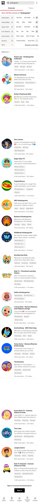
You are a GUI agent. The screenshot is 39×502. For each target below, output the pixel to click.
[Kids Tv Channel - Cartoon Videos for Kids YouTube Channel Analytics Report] (7, 468)
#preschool (18, 281)
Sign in (19, 490)
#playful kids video (20, 173)
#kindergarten (29, 281)
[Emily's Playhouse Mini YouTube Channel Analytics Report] (7, 98)
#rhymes (25, 354)
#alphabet (29, 208)
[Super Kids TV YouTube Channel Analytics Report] (7, 163)
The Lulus (17, 428)
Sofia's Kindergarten (22, 292)
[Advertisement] (19, 122)
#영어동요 (18, 336)
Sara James (18, 139)
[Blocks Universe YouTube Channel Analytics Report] (7, 79)
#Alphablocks (19, 83)
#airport (17, 263)
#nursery (18, 284)
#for (27, 102)
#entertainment (27, 473)
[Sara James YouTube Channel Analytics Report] (7, 144)
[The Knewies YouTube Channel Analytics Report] (7, 366)
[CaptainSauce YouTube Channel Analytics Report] (7, 185)
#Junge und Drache (20, 244)
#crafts (17, 102)
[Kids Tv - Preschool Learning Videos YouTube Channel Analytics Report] (7, 275)
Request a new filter (31, 45)
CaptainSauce (19, 181)
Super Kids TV (19, 159)
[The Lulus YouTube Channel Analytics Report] (7, 433)
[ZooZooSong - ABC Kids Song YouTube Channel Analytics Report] (7, 332)
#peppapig (18, 295)
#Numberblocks (31, 83)
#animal (30, 455)
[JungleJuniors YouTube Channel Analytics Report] (7, 452)
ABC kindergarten (21, 200)
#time (29, 224)
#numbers (18, 373)
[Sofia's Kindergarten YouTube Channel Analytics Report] (7, 296)
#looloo (26, 316)
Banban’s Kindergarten (22, 217)
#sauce (17, 192)
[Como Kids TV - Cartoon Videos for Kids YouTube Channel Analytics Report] (7, 415)
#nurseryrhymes (29, 295)
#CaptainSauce (20, 189)
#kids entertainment (20, 167)
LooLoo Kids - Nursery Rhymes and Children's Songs (25, 308)
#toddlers (18, 370)
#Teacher (18, 147)
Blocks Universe (20, 75)
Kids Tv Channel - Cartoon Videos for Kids (24, 465)
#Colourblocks (19, 86)
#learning (18, 439)
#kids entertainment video (20, 170)
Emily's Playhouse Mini (22, 94)
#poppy (17, 224)
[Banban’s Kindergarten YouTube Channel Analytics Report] (7, 221)
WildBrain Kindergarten (23, 233)
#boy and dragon (20, 247)
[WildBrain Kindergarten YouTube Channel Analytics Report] (7, 237)
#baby (32, 354)
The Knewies (19, 362)
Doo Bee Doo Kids (20, 255)
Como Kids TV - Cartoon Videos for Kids (23, 411)
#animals (18, 455)
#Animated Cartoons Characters (20, 240)
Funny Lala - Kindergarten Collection (24, 58)
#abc (16, 208)
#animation (18, 477)
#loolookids (18, 316)
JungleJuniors (19, 448)
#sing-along (19, 320)
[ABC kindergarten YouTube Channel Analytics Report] (7, 205)
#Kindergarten (19, 150)
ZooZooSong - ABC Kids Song (25, 328)
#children (33, 263)
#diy (22, 102)
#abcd (22, 208)
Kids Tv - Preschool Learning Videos (25, 272)
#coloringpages (20, 298)
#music (29, 66)
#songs (22, 66)
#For (24, 336)
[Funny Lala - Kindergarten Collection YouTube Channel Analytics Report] (7, 61)
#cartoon (25, 263)
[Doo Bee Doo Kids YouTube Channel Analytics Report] (7, 259)
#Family (25, 147)
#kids (16, 66)
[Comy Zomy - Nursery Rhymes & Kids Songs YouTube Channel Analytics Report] (7, 348)
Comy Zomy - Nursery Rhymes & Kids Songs (25, 345)
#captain (30, 189)
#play (24, 224)
